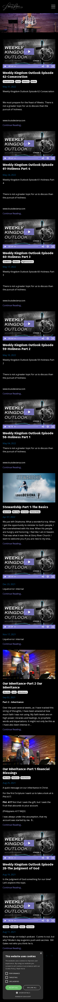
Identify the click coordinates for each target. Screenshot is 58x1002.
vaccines (30, 927)
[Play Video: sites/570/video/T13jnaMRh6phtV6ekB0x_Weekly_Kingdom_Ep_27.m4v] (29, 905)
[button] (22, 992)
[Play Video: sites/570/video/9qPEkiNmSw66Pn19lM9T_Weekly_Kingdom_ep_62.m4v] (29, 51)
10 (51, 955)
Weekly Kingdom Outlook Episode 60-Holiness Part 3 (28, 255)
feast (18, 81)
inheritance (22, 692)
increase (24, 512)
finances (15, 778)
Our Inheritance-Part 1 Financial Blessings (26, 771)
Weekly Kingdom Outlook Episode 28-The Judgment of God (28, 866)
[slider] (27, 66)
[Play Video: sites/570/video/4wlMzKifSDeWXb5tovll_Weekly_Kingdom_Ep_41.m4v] (29, 562)
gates (22, 927)
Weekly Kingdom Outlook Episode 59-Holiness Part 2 (28, 347)
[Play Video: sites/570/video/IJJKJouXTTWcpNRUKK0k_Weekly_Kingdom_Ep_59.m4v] (29, 323)
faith (14, 692)
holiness (26, 81)
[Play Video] (5, 66)
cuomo (6, 927)
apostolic (7, 512)
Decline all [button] (32, 988)
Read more (21, 969)
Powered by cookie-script (23, 996)
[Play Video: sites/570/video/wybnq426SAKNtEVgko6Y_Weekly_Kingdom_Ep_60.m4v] (29, 232)
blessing (16, 512)
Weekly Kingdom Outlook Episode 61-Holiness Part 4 (28, 167)
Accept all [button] (13, 988)
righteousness (27, 262)
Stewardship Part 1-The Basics (25, 507)
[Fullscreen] (52, 66)
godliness (7, 262)
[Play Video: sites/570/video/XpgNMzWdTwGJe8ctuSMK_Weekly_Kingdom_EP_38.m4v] (29, 612)
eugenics (14, 927)
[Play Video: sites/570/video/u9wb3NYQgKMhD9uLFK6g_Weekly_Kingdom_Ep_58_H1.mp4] (29, 412)
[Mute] (42, 66)
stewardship (35, 512)
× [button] (41, 953)
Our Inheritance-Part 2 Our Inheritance (22, 685)
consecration (8, 81)
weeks (33, 81)
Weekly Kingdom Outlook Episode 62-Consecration (28, 75)
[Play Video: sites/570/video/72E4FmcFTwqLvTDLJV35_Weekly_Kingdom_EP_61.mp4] (29, 143)
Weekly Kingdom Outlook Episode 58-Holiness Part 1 (28, 435)
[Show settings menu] (47, 66)
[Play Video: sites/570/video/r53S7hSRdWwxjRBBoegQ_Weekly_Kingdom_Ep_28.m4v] (29, 843)
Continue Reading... (12, 125)
